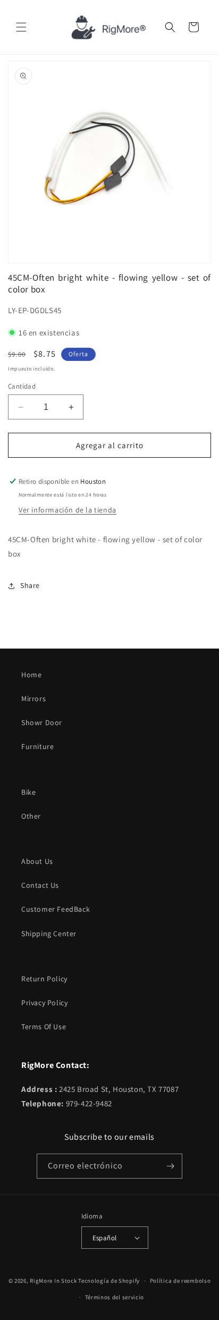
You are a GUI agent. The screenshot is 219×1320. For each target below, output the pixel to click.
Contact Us (40, 885)
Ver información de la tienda (67, 510)
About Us (37, 861)
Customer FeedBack (55, 909)
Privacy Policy (44, 1002)
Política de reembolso (180, 1280)
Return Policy (44, 978)
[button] (21, 27)
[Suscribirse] (170, 1166)
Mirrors (33, 698)
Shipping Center (49, 933)
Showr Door (41, 722)
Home (31, 674)
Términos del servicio (115, 1297)
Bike (28, 792)
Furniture (37, 746)
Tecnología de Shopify (109, 1280)
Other (31, 816)
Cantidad (22, 386)
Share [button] (30, 585)
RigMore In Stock (53, 1280)
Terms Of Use (43, 1026)
